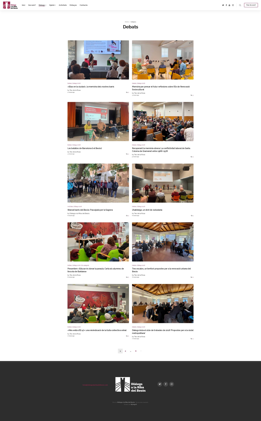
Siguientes (141, 351)
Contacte (83, 5)
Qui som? (32, 5)
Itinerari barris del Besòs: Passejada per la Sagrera (90, 210)
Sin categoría (85, 265)
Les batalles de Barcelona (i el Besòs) (84, 148)
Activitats (63, 5)
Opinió (51, 5)
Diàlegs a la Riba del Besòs (126, 402)
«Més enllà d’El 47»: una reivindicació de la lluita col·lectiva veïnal (97, 330)
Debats (69, 83)
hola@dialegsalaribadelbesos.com (95, 385)
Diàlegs (42, 5)
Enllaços (73, 5)
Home (127, 22)
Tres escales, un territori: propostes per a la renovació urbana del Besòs (161, 270)
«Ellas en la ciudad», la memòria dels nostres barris (90, 87)
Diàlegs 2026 (76, 83)
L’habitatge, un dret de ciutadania (147, 210)
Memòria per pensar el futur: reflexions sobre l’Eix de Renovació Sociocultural (161, 88)
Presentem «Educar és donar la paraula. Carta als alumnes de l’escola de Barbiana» (95, 270)
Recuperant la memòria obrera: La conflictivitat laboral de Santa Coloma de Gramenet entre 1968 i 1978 (161, 149)
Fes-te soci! (251, 5)
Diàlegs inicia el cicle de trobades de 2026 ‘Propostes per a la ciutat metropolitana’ (163, 331)
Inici (23, 5)
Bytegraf (134, 404)
